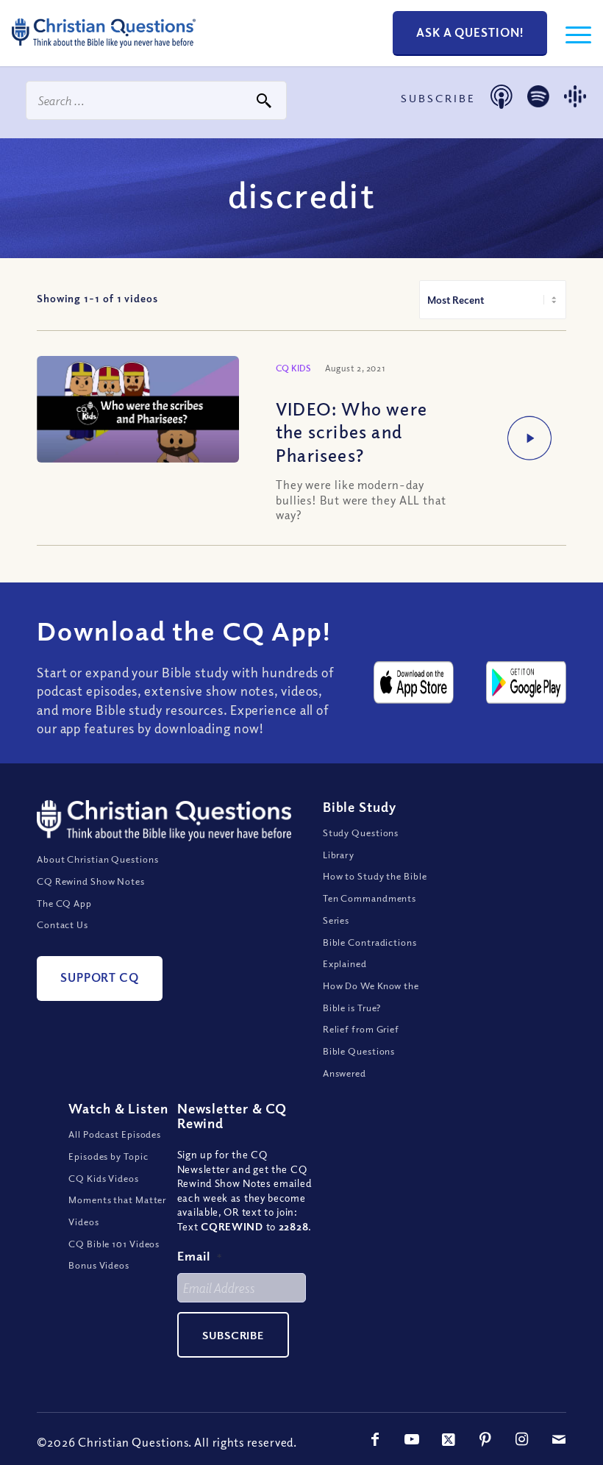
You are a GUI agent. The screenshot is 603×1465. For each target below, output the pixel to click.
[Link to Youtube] (412, 1439)
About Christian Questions (98, 859)
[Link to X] (449, 1439)
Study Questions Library (361, 843)
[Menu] (571, 33)
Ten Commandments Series (369, 909)
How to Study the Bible (375, 876)
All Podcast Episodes (114, 1134)
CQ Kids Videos (103, 1178)
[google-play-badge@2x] (526, 682)
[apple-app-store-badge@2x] (414, 682)
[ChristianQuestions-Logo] (104, 51)
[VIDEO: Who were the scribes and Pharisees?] (138, 409)
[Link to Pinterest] (485, 1439)
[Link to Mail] (559, 1439)
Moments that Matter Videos (117, 1210)
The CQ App (64, 903)
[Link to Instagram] (522, 1439)
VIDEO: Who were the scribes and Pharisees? (351, 431)
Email (200, 1255)
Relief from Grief (361, 1029)
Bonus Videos (98, 1265)
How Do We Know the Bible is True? (371, 996)
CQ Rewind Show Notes (91, 881)
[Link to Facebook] (375, 1439)
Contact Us (62, 924)
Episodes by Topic (108, 1156)
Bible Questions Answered (359, 1062)
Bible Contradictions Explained (370, 953)
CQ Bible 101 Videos (114, 1244)
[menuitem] (571, 33)
